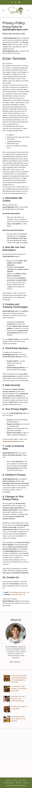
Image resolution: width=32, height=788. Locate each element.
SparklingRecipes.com (18, 594)
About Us (8, 780)
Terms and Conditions (9, 782)
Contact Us (14, 780)
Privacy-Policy (22, 780)
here (17, 124)
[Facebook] (12, 2)
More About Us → (16, 662)
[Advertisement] (16, 753)
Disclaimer (25, 782)
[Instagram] (15, 2)
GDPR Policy (19, 782)
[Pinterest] (19, 2)
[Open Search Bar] (28, 10)
